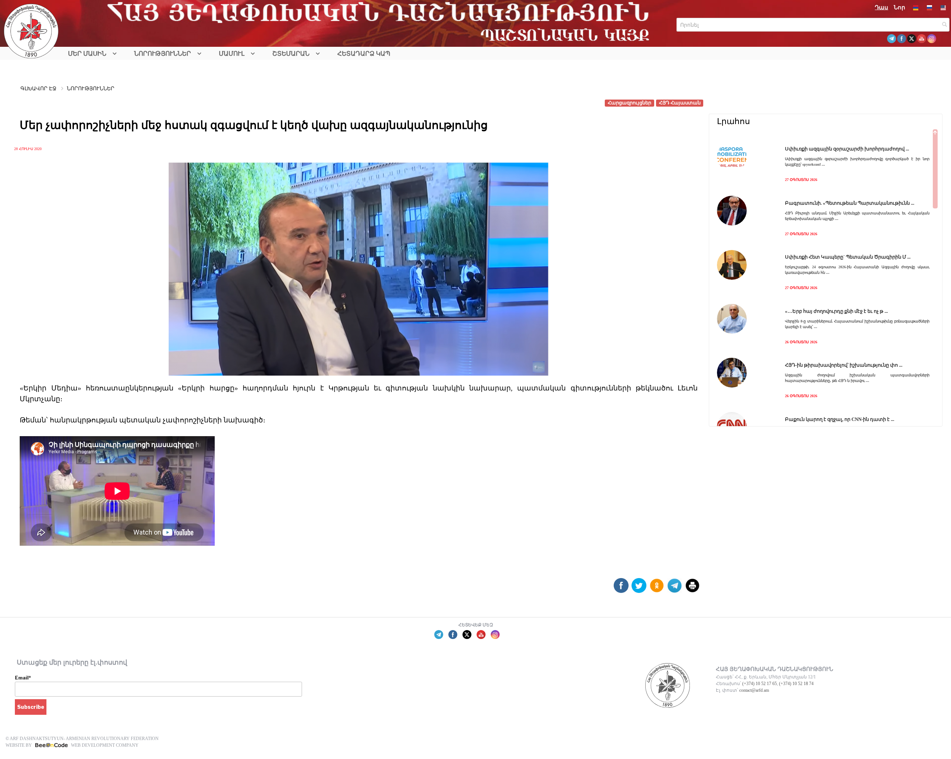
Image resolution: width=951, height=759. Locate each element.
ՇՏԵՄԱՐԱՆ (290, 53)
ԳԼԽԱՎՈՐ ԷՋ (38, 88)
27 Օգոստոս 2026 (801, 180)
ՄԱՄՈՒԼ (231, 53)
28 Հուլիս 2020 (28, 149)
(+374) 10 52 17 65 (759, 683)
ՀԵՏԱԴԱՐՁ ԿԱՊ (363, 53)
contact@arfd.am (754, 690)
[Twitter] (639, 588)
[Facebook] (621, 588)
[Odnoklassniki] (657, 588)
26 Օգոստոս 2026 (801, 342)
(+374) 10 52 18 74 (796, 683)
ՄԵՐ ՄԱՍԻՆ (87, 53)
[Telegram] (675, 588)
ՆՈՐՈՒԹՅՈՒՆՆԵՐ (162, 53)
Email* (23, 678)
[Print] (692, 588)
